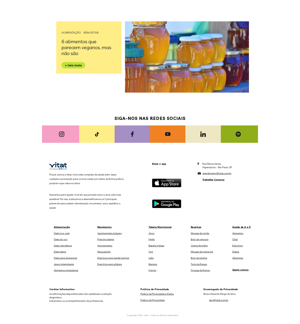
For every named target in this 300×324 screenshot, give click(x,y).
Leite (151, 258)
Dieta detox (60, 251)
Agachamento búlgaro (109, 233)
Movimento (104, 227)
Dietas (235, 251)
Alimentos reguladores (66, 270)
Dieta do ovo (60, 239)
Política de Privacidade (152, 300)
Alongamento (104, 245)
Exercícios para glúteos (109, 264)
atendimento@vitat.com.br (216, 173)
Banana (153, 264)
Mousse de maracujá (202, 251)
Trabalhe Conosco (213, 179)
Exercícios (237, 245)
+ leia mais (73, 65)
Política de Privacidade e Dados (157, 294)
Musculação (104, 251)
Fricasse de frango (200, 270)
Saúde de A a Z (241, 227)
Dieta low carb (62, 233)
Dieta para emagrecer (65, 258)
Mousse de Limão (200, 233)
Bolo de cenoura (199, 239)
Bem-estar (91, 32)
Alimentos (237, 233)
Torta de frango (199, 264)
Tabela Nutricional (160, 227)
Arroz (152, 233)
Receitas (196, 227)
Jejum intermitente (64, 264)
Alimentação (71, 32)
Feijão (152, 239)
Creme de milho (199, 245)
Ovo (151, 251)
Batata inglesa (156, 245)
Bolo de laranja (199, 258)
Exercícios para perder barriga (113, 258)
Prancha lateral (105, 239)
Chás (235, 239)
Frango (152, 270)
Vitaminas (237, 258)
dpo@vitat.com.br (218, 300)
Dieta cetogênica (63, 245)
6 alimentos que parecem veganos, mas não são (86, 47)
